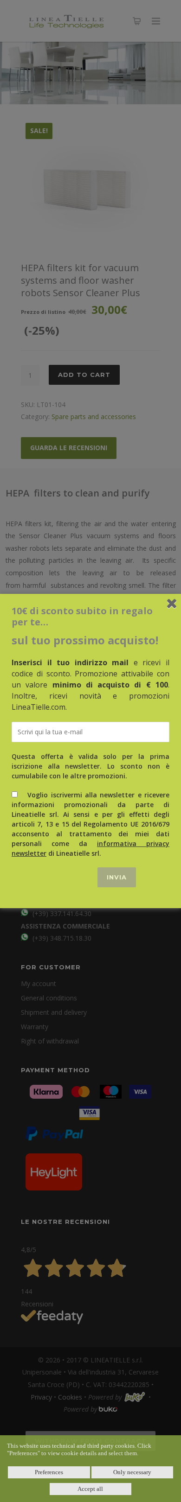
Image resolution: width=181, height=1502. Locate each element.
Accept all (90, 1488)
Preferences (49, 1472)
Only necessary (132, 1472)
